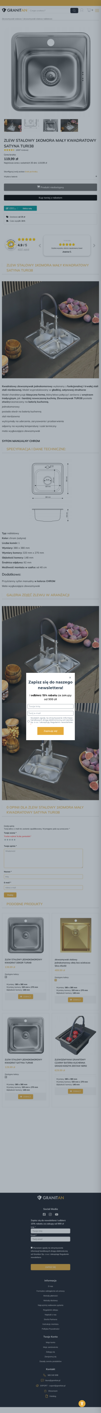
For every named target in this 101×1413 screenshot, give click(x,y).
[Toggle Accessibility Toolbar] (82, 1403)
